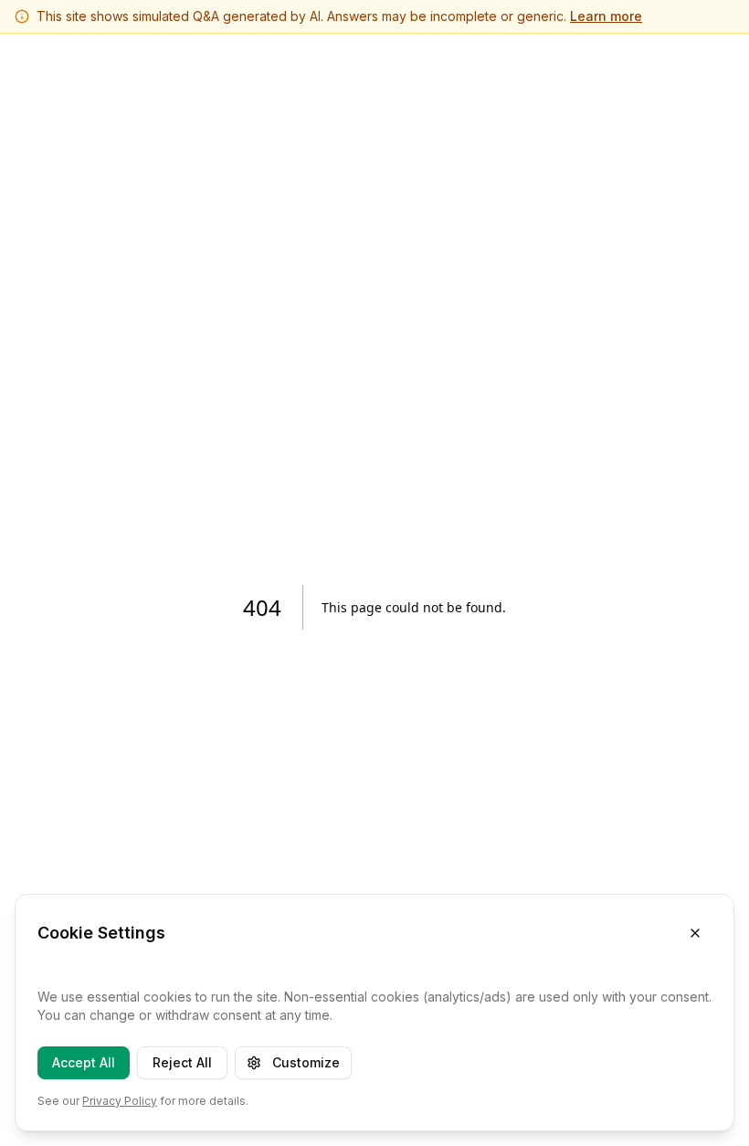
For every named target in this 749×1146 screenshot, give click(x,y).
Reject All (182, 1062)
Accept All (83, 1062)
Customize (306, 1062)
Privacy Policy (119, 1101)
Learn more (606, 16)
